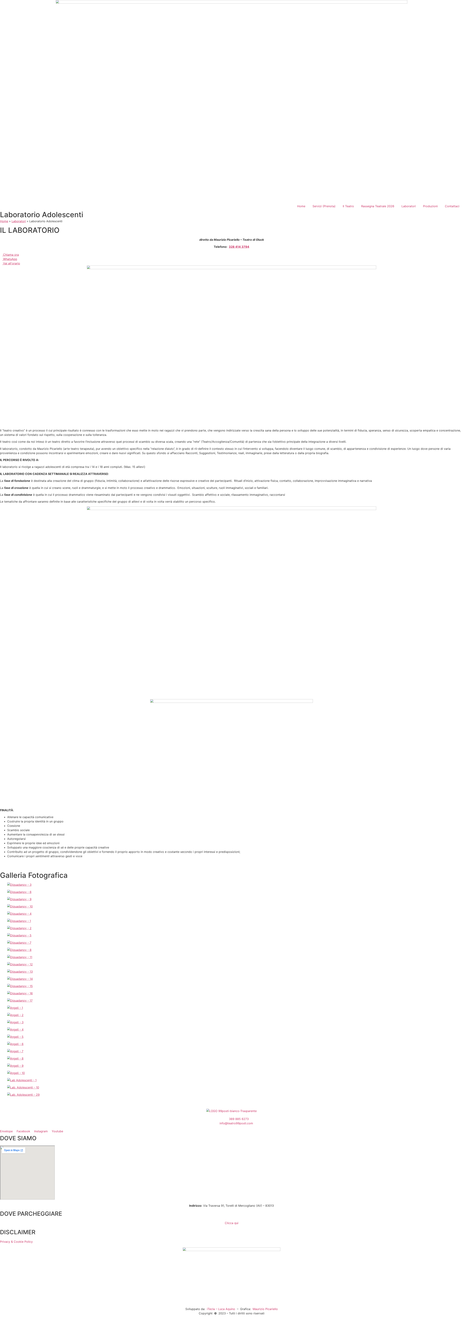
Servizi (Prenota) (324, 206)
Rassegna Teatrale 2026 (377, 206)
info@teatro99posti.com (236, 1123)
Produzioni (430, 206)
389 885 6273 (239, 1119)
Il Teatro (348, 206)
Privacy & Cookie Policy (16, 1241)
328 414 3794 (239, 247)
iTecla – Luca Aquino (220, 1309)
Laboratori (409, 206)
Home (301, 206)
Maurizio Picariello (265, 1309)
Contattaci (452, 206)
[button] (231, 1102)
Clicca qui (231, 1223)
